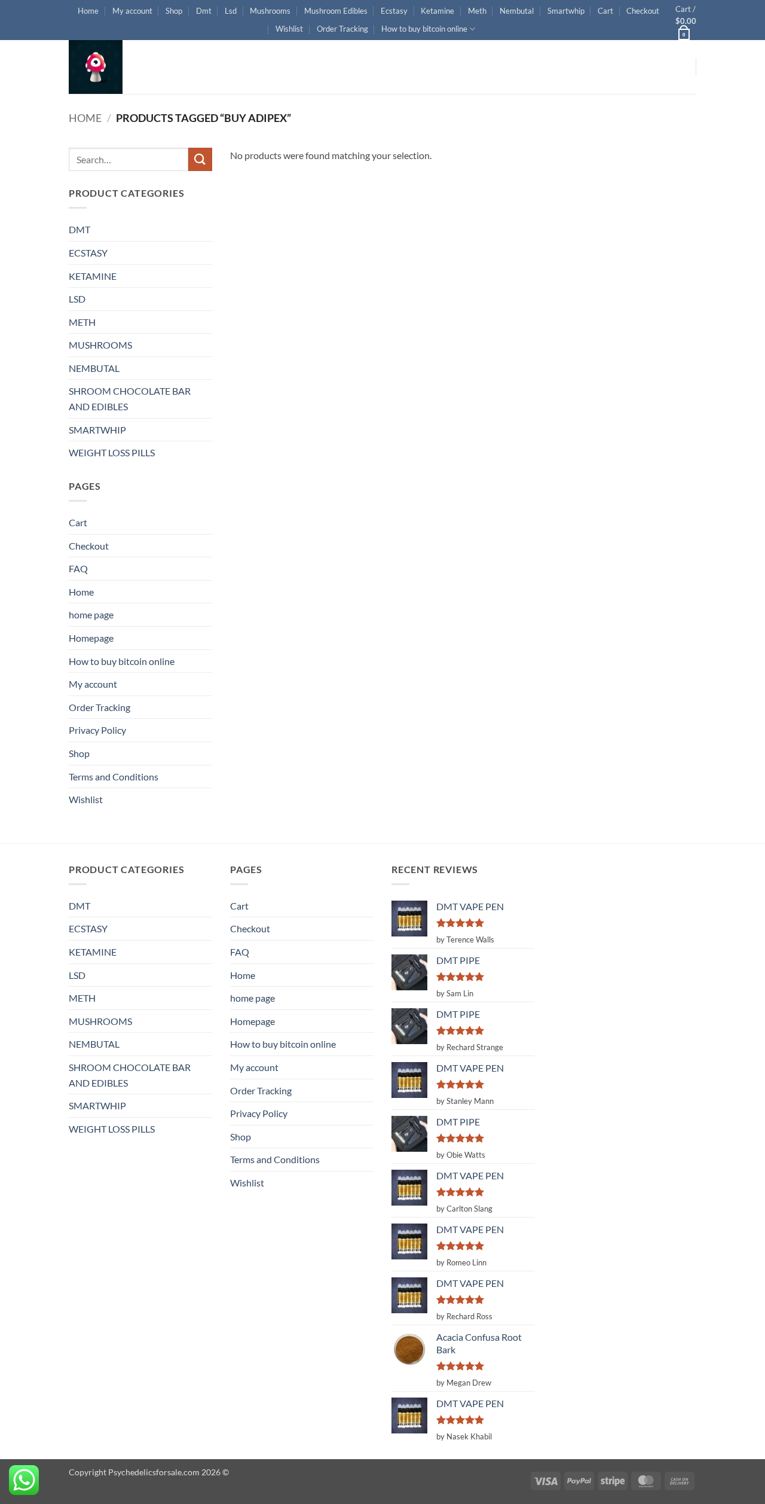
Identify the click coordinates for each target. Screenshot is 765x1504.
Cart (605, 11)
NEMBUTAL (94, 368)
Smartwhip (566, 11)
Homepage (91, 637)
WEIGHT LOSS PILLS (112, 452)
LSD (77, 298)
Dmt (204, 11)
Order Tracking (342, 28)
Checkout (642, 11)
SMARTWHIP (97, 429)
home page (91, 614)
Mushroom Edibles (336, 11)
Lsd (231, 11)
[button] (685, 20)
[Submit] (200, 159)
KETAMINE (93, 276)
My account (132, 11)
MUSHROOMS (100, 344)
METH (82, 322)
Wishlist (289, 28)
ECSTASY (88, 252)
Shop (174, 11)
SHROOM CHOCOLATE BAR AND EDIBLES (130, 398)
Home (88, 11)
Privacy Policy (97, 730)
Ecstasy (394, 11)
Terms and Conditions (113, 776)
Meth (477, 11)
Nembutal (517, 11)
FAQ (78, 568)
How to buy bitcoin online (424, 28)
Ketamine (437, 11)
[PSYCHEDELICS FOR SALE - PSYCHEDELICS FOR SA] (128, 67)
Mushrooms (270, 11)
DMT (79, 229)
